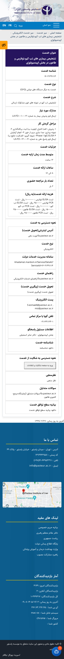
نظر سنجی (51, 380)
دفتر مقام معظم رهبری (47, 533)
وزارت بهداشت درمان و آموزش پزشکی (40, 549)
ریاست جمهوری (51, 538)
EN (4, 25)
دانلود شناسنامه (46, 348)
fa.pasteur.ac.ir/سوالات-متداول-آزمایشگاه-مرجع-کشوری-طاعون (34, 395)
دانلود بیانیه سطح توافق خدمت (42, 410)
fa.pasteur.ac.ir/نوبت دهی (40, 235)
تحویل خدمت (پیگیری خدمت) (40, 292)
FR (10, 25)
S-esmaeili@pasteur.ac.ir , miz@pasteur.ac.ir (40, 306)
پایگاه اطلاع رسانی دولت (46, 544)
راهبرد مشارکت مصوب (47, 555)
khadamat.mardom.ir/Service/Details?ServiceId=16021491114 (34, 263)
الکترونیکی (48, 249)
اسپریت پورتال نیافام (11, 655)
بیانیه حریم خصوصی (48, 527)
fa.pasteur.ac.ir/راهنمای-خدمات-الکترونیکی (33, 278)
